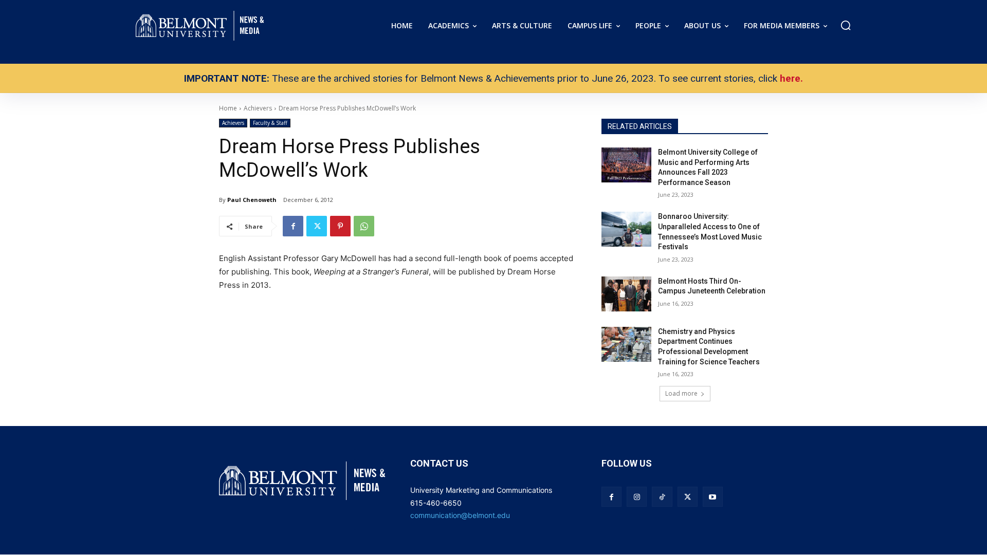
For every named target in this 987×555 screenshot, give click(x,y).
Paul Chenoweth (252, 199)
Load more (681, 393)
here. (791, 78)
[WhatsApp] (364, 226)
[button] (845, 25)
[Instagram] (637, 497)
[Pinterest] (340, 226)
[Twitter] (316, 226)
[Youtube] (713, 497)
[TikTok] (662, 497)
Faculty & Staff (270, 122)
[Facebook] (293, 226)
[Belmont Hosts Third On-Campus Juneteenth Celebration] (626, 293)
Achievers (233, 122)
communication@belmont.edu (460, 515)
